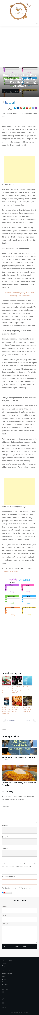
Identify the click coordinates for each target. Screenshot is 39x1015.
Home (4, 964)
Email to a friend (30, 108)
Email (5, 837)
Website (5, 848)
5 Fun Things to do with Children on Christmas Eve (6, 690)
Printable (13, 91)
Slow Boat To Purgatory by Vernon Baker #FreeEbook (6, 710)
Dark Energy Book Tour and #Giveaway (27, 709)
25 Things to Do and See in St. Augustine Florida (19, 751)
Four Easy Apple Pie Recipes (15, 709)
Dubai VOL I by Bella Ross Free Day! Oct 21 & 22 (16, 690)
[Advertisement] (19, 46)
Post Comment (19, 882)
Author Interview (7, 973)
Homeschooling (8, 90)
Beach (4, 979)
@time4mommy (8, 876)
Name (5, 825)
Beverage (5, 984)
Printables (10, 92)
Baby (3, 976)
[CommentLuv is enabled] (7, 893)
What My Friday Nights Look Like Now (27, 689)
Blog (3, 966)
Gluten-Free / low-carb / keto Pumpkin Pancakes (19, 776)
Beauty (4, 982)
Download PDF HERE (10, 571)
